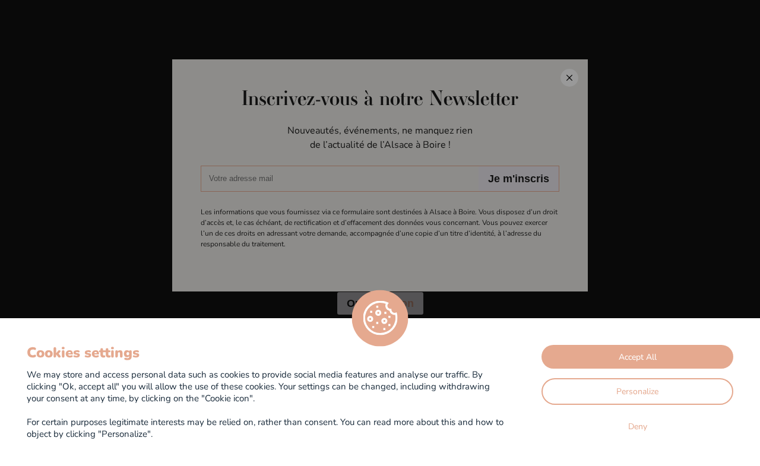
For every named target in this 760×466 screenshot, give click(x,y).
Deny (637, 426)
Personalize (637, 391)
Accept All (638, 356)
